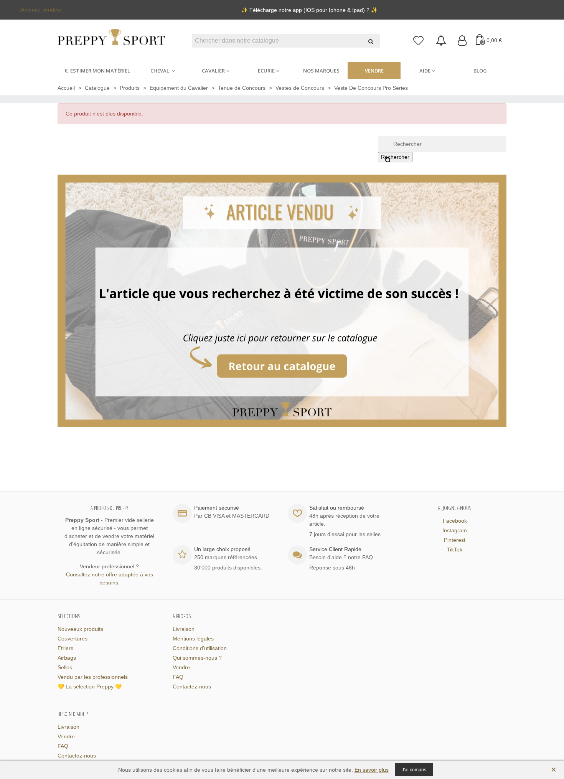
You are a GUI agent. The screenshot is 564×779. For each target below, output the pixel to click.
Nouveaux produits (80, 629)
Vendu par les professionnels (93, 677)
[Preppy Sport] (111, 41)
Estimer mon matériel (100, 70)
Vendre (374, 70)
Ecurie (266, 70)
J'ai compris (414, 769)
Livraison (184, 629)
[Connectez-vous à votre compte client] (462, 41)
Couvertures (72, 638)
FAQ (178, 677)
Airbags (67, 658)
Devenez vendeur (40, 10)
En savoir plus (372, 770)
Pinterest (454, 540)
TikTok (454, 549)
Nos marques (321, 70)
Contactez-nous (192, 686)
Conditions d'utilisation (200, 648)
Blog (480, 70)
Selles (65, 667)
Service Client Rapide (335, 549)
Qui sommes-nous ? (197, 658)
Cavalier (213, 70)
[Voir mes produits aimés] (418, 41)
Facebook (455, 521)
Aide (424, 70)
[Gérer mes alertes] (441, 41)
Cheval (160, 70)
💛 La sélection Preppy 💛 (90, 686)
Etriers (65, 648)
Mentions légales (193, 638)
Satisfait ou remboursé (336, 508)
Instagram (454, 530)
